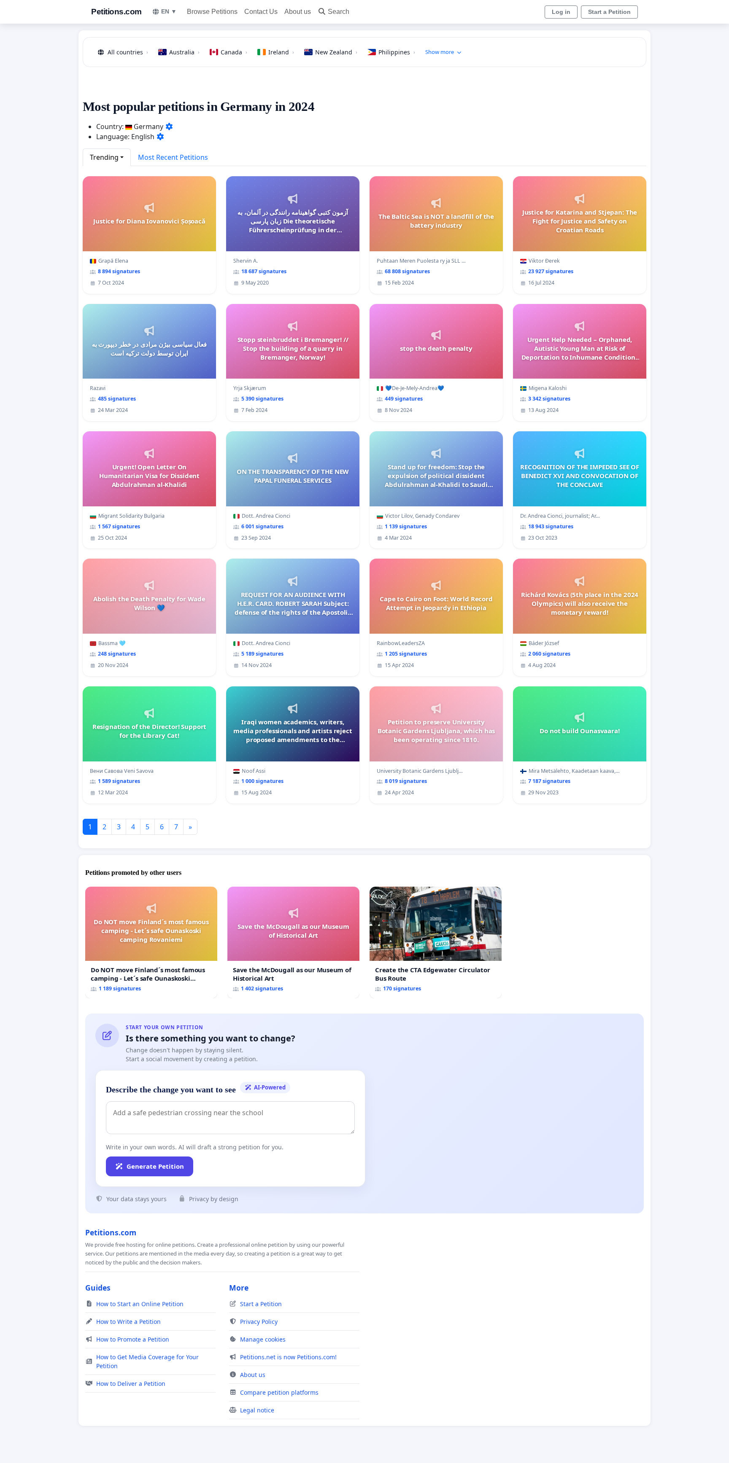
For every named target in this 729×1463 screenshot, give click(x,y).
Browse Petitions (212, 11)
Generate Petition (155, 1166)
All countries (128, 52)
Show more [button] (439, 52)
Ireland (281, 52)
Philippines (396, 52)
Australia (184, 52)
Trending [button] (104, 157)
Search (338, 11)
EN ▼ (169, 11)
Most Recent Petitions (173, 157)
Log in (561, 11)
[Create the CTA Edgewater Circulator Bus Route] (436, 942)
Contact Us (261, 11)
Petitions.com (116, 11)
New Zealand (336, 52)
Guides (98, 1288)
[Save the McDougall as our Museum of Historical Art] (293, 942)
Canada (234, 52)
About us (297, 11)
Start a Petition (609, 11)
